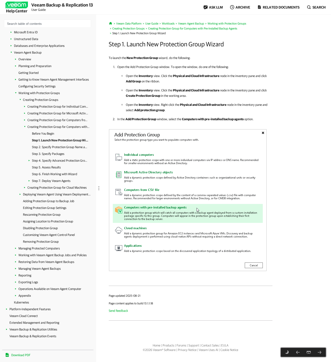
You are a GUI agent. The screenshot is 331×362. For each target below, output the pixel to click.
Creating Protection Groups (40, 100)
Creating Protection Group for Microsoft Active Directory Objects (58, 113)
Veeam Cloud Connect (23, 316)
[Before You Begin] (298, 352)
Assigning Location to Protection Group (48, 221)
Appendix (24, 295)
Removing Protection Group (41, 241)
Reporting (24, 275)
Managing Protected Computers (39, 248)
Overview (24, 59)
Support (193, 345)
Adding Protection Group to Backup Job (48, 201)
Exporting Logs (28, 282)
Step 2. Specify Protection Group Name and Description (60, 147)
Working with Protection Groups (39, 93)
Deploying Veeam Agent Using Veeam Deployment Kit (57, 194)
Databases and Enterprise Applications (39, 46)
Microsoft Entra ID (26, 32)
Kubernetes (21, 302)
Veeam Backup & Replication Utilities (33, 329)
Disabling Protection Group (40, 228)
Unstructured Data (26, 39)
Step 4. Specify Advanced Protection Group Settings (60, 160)
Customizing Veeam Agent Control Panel (49, 235)
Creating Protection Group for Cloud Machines (57, 187)
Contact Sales (210, 345)
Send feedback (118, 310)
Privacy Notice (187, 350)
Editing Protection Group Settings (44, 208)
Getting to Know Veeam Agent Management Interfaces (53, 79)
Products (168, 345)
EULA (224, 345)
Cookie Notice (229, 350)
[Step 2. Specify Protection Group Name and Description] (319, 352)
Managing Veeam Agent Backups (39, 268)
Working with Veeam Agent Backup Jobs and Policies (52, 255)
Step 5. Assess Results (46, 167)
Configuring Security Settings (37, 86)
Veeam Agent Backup (28, 52)
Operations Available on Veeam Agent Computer (49, 289)
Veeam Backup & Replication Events (32, 336)
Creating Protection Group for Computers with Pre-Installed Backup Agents (58, 127)
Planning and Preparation (34, 66)
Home (156, 345)
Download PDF (20, 355)
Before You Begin (43, 133)
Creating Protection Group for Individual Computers (58, 106)
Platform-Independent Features (30, 309)
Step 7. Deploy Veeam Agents (51, 181)
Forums (181, 345)
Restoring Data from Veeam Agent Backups (46, 262)
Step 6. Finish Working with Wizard (54, 174)
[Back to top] (308, 352)
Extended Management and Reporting (34, 322)
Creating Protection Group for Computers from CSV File (58, 120)
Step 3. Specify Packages (48, 154)
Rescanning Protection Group (42, 214)
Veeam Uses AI (208, 350)
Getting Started (28, 73)
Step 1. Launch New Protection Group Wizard (60, 140)
